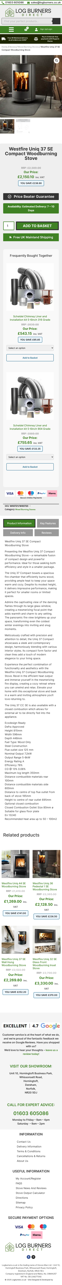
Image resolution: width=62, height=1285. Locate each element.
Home (4, 47)
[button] (56, 60)
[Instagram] (33, 1257)
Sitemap (21, 1202)
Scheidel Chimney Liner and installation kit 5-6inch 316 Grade (30, 318)
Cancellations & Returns (31, 1156)
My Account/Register (28, 1178)
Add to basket (37, 226)
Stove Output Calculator (30, 1193)
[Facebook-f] (29, 1257)
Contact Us (24, 1141)
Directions (22, 1197)
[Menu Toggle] (11, 29)
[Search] (56, 21)
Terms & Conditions (28, 1151)
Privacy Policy (24, 1207)
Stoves (12, 47)
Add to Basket (30, 357)
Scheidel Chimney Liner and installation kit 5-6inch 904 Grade (30, 427)
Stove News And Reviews (31, 1188)
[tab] (19, 523)
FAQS (19, 1183)
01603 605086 (31, 1113)
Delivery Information (29, 1146)
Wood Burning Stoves (28, 47)
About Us (22, 1160)
